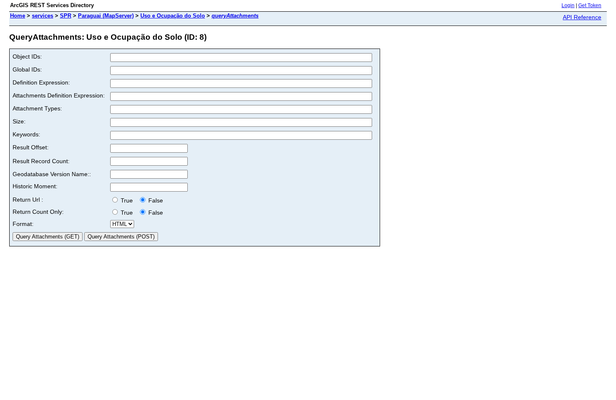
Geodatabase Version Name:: (52, 174)
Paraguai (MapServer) (106, 16)
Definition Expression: (41, 82)
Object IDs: (27, 56)
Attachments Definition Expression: (59, 95)
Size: (19, 121)
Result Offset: (31, 147)
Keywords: (26, 134)
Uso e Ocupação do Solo (172, 16)
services (42, 16)
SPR (65, 16)
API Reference (582, 17)
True (127, 200)
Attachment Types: (37, 108)
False (155, 200)
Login (568, 5)
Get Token (589, 5)
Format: (23, 224)
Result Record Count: (41, 161)
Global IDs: (27, 69)
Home (17, 16)
